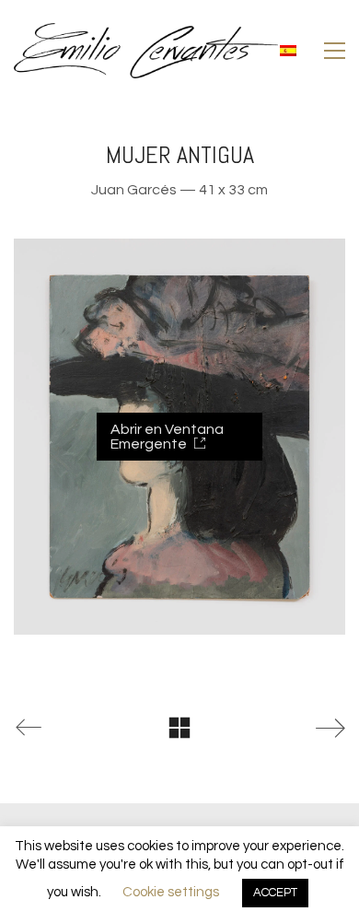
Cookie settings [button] (170, 892)
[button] (334, 51)
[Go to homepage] (146, 50)
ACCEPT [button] (275, 892)
